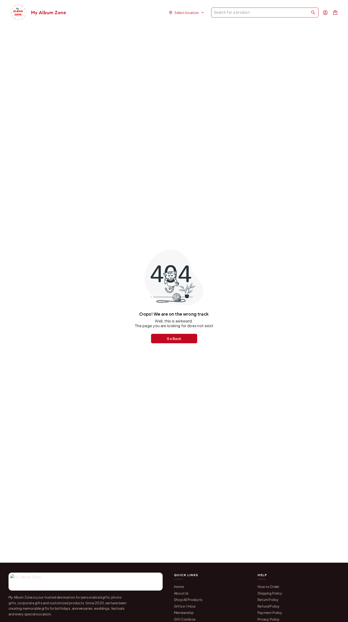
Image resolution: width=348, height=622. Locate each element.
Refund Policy (269, 606)
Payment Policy (270, 612)
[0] (335, 12)
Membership (184, 612)
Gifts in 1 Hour (185, 606)
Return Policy (268, 599)
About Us (181, 593)
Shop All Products (188, 599)
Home (179, 586)
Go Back (174, 338)
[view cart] (335, 12)
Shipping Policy (270, 593)
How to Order (268, 586)
